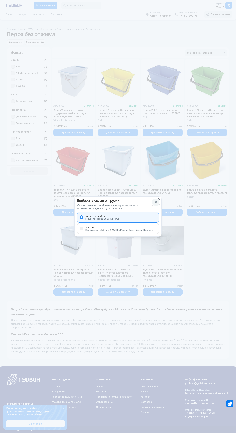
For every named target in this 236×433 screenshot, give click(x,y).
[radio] (81, 217)
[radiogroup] (118, 223)
